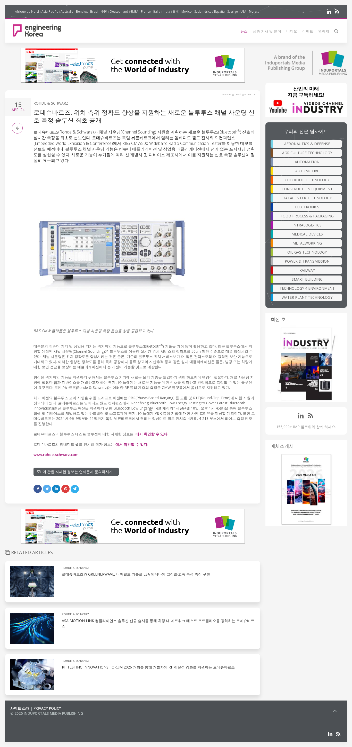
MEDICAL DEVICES (307, 234)
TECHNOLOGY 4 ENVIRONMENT (307, 288)
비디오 (291, 31)
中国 (104, 11)
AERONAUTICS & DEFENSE (307, 143)
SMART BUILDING (307, 279)
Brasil (94, 11)
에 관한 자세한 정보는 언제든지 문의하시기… (77, 471)
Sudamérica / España (209, 11)
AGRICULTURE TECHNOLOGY (307, 152)
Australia (67, 11)
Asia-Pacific (49, 11)
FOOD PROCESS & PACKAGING (307, 216)
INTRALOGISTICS (307, 225)
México (186, 11)
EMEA (134, 11)
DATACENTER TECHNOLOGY (307, 197)
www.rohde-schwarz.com (56, 454)
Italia (156, 11)
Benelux (82, 11)
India (166, 11)
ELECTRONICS (307, 207)
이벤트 (307, 31)
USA (243, 11)
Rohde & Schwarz (50, 103)
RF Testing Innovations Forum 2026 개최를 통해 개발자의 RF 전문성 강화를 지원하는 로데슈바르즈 (148, 667)
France (146, 11)
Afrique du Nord (27, 11)
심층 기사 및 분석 (267, 31)
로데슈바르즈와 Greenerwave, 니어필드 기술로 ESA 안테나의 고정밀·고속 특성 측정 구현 (136, 574)
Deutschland (119, 11)
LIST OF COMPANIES (27, 718)
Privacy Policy (47, 708)
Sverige (232, 11)
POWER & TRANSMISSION (307, 261)
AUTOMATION (307, 161)
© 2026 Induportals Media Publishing (46, 713)
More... (254, 11)
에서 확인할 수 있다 (151, 433)
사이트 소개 (19, 708)
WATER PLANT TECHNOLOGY (307, 297)
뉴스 (244, 31)
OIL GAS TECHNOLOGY (307, 252)
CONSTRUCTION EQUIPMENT (307, 188)
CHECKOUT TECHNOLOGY (307, 179)
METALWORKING (307, 243)
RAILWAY (307, 270)
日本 (176, 11)
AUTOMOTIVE (307, 170)
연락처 (323, 31)
